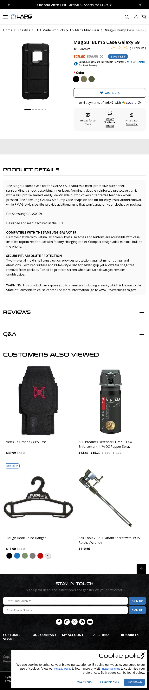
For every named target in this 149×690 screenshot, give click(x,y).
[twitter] (74, 622)
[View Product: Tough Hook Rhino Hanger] (38, 497)
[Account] (135, 17)
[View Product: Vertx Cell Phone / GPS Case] (38, 401)
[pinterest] (82, 622)
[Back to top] (141, 569)
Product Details (31, 170)
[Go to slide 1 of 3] (140, 4)
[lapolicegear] (21, 17)
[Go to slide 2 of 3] (9, 4)
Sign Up (137, 601)
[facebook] (59, 622)
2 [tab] (33, 109)
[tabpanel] (35, 71)
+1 (48, 555)
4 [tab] (39, 109)
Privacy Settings (110, 668)
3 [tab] (36, 109)
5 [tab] (42, 109)
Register (140, 62)
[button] (110, 103)
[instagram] (67, 622)
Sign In (128, 62)
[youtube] (90, 622)
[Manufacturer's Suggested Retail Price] (101, 56)
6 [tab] (45, 109)
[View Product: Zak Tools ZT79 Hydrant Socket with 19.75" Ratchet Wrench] (110, 497)
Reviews (17, 312)
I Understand (134, 682)
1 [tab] (27, 109)
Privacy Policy (62, 668)
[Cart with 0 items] (143, 17)
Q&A (9, 334)
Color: (79, 73)
